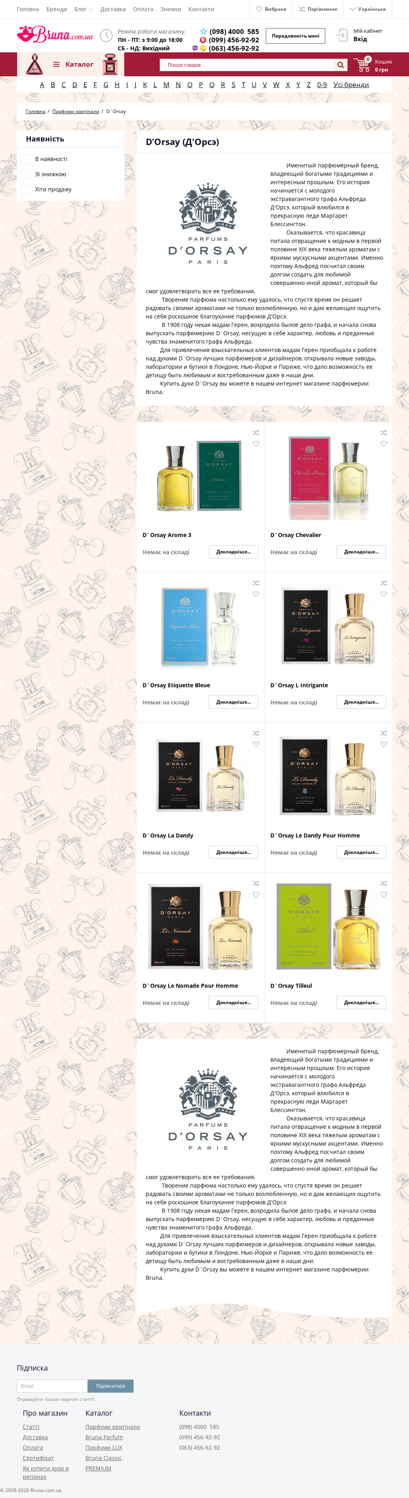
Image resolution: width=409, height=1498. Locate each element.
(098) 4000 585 (234, 31)
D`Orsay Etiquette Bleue (176, 685)
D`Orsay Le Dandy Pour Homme (315, 835)
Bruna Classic (103, 1458)
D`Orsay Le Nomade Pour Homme (190, 986)
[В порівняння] (256, 433)
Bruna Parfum (104, 1437)
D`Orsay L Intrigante (299, 685)
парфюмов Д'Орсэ (261, 316)
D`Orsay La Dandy (168, 835)
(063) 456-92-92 (234, 48)
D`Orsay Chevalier (295, 535)
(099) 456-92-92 (234, 40)
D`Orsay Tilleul (291, 986)
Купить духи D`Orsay (189, 383)
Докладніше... (233, 551)
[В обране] (256, 444)
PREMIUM (98, 1468)
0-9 (322, 84)
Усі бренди (351, 84)
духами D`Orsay (179, 358)
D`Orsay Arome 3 (167, 535)
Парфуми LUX (103, 1447)
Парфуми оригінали (112, 1426)
